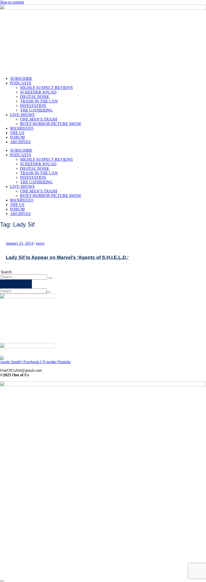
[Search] (50, 278)
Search (6, 272)
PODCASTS (20, 83)
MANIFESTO (21, 128)
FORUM (17, 137)
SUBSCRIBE (21, 78)
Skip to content (12, 2)
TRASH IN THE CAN (39, 101)
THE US (17, 133)
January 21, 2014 (19, 243)
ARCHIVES (20, 142)
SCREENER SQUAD (38, 92)
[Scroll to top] (2, 581)
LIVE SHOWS (22, 115)
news (40, 243)
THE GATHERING (36, 110)
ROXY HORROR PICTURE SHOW (50, 124)
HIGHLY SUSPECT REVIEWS (46, 87)
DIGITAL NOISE (34, 96)
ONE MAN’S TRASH (38, 119)
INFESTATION (33, 105)
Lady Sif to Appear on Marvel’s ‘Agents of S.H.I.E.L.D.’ (67, 257)
